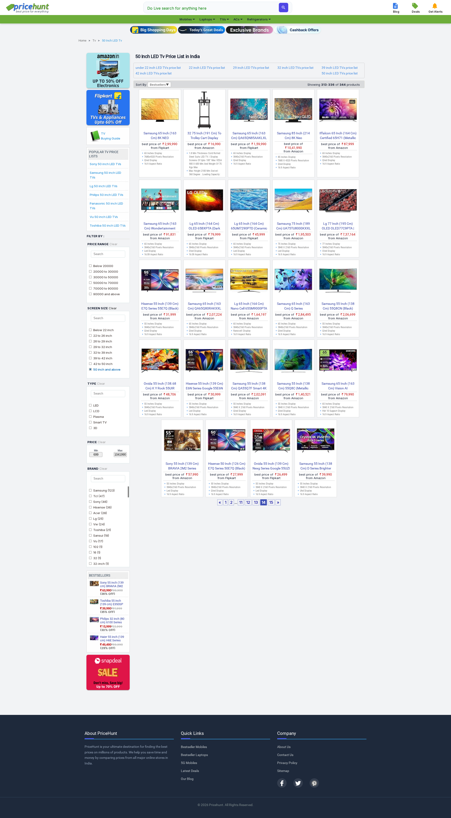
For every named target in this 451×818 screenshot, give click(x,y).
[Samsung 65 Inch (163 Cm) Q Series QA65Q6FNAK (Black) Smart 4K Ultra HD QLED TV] (294, 281)
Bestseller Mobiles (194, 747)
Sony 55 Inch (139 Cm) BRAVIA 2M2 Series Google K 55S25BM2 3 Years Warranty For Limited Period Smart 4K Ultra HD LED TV (182, 466)
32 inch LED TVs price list (295, 68)
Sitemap (283, 771)
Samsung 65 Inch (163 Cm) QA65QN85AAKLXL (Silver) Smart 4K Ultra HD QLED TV (249, 135)
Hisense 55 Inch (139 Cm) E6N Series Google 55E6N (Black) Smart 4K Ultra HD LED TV (204, 386)
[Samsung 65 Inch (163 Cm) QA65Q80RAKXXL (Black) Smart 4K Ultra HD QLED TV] (205, 281)
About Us (284, 747)
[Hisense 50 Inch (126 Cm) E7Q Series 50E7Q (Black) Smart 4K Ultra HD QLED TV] (227, 441)
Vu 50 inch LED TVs (104, 217)
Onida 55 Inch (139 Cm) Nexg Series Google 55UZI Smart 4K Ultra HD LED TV (271, 466)
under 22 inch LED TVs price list (158, 68)
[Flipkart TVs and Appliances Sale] (108, 107)
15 (271, 502)
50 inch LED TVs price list (340, 73)
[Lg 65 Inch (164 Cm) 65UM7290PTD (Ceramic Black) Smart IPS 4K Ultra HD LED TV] (249, 201)
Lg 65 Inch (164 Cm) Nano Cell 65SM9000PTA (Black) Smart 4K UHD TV (249, 306)
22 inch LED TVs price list (207, 68)
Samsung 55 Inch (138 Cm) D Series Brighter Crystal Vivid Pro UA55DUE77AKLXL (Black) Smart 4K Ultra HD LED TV (315, 466)
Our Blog (187, 779)
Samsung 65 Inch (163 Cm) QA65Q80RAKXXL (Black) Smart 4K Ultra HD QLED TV (204, 306)
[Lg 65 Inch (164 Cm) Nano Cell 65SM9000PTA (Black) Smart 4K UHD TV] (249, 281)
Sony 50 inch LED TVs (105, 164)
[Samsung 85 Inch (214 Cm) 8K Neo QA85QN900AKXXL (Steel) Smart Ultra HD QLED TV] (294, 111)
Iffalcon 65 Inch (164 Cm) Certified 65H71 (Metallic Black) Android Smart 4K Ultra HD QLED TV (338, 135)
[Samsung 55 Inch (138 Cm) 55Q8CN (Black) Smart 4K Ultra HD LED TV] (338, 281)
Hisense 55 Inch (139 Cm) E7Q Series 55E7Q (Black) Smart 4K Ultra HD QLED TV (160, 306)
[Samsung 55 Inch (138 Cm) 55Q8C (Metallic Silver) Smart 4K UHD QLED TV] (294, 361)
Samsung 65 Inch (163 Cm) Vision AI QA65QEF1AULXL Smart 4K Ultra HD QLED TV (338, 386)
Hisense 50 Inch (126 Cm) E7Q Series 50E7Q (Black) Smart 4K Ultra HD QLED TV (226, 466)
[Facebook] (282, 783)
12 (248, 502)
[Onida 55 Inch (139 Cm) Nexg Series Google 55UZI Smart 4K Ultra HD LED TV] (271, 441)
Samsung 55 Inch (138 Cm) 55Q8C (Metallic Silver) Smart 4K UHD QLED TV (293, 386)
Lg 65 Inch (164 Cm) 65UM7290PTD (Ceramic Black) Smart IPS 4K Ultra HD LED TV (248, 226)
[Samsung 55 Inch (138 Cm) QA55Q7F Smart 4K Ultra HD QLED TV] (249, 361)
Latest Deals (190, 771)
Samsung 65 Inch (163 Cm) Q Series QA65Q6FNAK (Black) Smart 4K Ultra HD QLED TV (293, 306)
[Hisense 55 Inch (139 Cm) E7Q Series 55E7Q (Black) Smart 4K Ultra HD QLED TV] (160, 281)
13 (256, 502)
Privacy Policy (287, 763)
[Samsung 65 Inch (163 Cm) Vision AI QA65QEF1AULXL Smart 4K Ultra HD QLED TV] (338, 361)
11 (240, 502)
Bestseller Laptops (194, 755)
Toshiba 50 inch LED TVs (108, 225)
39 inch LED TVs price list (340, 68)
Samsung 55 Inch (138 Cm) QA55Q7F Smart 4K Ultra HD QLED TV (249, 386)
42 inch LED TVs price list (154, 73)
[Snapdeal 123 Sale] (108, 672)
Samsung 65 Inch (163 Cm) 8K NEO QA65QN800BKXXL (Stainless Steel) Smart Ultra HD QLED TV (160, 135)
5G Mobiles (189, 763)
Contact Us (285, 755)
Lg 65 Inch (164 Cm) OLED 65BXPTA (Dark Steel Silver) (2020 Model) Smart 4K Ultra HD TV (204, 226)
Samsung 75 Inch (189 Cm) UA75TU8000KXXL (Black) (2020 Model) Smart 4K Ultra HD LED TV (293, 226)
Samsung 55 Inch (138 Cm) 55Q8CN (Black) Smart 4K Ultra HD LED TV (338, 306)
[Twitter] (298, 783)
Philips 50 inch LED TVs (106, 195)
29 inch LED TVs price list (251, 68)
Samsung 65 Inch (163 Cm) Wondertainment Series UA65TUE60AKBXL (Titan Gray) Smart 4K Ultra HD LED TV (160, 226)
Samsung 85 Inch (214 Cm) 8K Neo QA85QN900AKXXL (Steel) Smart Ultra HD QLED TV (293, 135)
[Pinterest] (314, 783)
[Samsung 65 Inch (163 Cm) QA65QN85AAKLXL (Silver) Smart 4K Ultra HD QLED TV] (249, 111)
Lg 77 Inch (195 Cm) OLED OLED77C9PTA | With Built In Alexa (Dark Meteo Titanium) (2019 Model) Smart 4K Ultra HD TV (338, 226)
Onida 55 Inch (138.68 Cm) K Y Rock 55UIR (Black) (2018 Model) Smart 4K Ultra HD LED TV (160, 386)
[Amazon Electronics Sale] (108, 70)
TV (110, 136)
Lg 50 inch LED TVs (103, 186)
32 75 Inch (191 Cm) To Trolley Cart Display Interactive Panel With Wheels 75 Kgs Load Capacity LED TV (204, 135)
